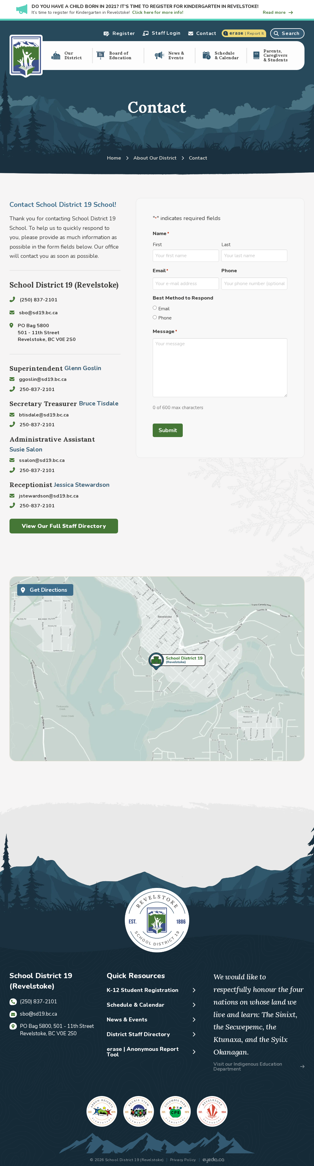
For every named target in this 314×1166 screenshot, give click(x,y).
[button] (119, 33)
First (157, 245)
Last (226, 245)
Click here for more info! (157, 12)
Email (164, 309)
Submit (168, 430)
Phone (165, 318)
